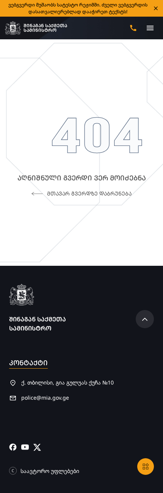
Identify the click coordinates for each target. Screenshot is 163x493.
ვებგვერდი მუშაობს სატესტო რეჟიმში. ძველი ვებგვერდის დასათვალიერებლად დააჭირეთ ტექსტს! (77, 8)
